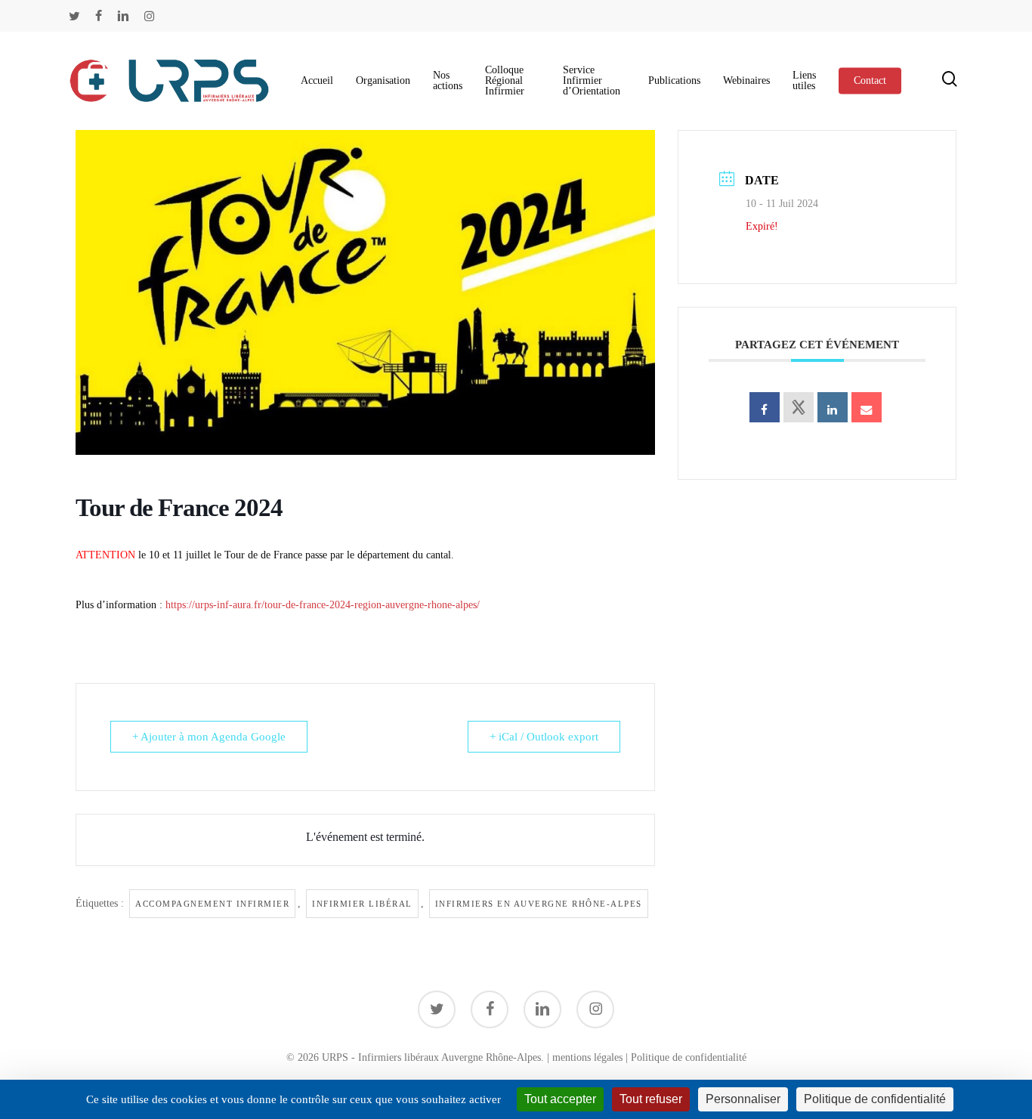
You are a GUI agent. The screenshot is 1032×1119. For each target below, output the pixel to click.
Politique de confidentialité (688, 1057)
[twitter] (74, 16)
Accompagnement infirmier (212, 903)
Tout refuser (651, 1099)
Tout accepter (560, 1099)
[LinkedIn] (832, 407)
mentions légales (587, 1057)
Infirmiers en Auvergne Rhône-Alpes (538, 903)
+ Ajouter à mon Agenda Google (209, 737)
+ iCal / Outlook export (544, 737)
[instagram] (149, 16)
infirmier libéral (362, 903)
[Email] (866, 407)
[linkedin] (123, 16)
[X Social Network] (798, 407)
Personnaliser (743, 1099)
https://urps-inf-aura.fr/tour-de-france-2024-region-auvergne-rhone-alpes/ (322, 605)
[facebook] (98, 16)
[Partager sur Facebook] (764, 407)
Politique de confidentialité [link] (875, 1099)
